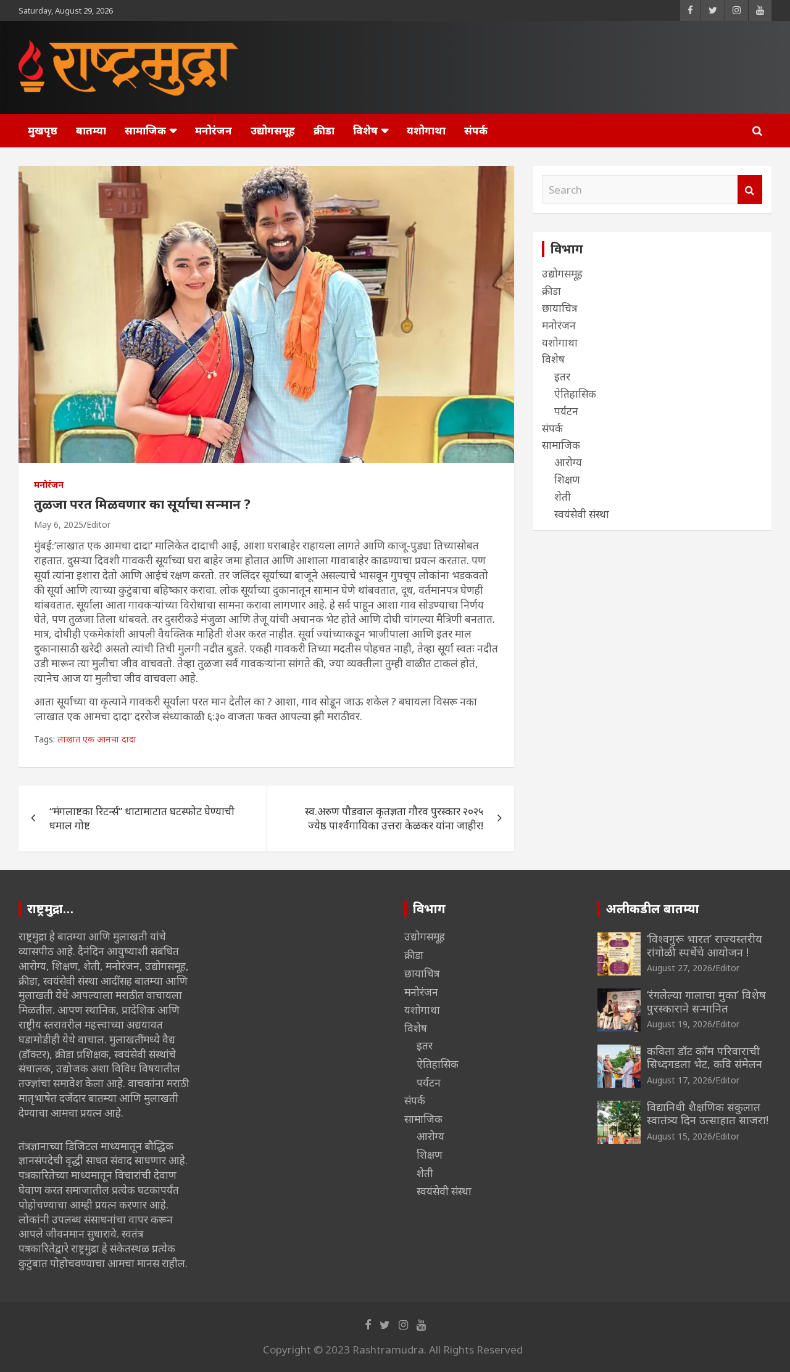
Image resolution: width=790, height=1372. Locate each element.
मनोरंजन (213, 130)
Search (750, 190)
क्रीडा (324, 130)
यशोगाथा (426, 130)
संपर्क (476, 130)
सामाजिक (145, 130)
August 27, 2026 (679, 968)
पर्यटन (566, 411)
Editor (98, 524)
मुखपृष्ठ (42, 130)
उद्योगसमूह (273, 130)
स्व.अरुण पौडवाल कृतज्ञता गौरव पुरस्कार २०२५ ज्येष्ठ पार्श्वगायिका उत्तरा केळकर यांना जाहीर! (394, 818)
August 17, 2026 (679, 1080)
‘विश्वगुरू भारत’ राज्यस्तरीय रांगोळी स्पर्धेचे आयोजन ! (704, 945)
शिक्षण (567, 479)
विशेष (365, 130)
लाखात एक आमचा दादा (96, 739)
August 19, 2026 (679, 1024)
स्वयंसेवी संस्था (581, 514)
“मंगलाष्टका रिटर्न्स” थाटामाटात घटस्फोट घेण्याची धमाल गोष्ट (142, 818)
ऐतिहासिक (575, 394)
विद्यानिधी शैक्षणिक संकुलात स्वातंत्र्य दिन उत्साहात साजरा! (707, 1113)
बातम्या (91, 130)
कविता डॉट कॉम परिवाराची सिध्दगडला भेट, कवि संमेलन (704, 1057)
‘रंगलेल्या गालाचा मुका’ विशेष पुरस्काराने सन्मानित (706, 1001)
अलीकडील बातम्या (652, 908)
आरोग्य (568, 462)
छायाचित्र (559, 308)
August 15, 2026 (679, 1136)
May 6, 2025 (58, 524)
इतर (562, 376)
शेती (562, 497)
